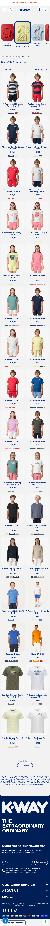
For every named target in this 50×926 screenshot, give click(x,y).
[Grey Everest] (31, 661)
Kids (7, 57)
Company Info (32, 905)
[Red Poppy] (6, 366)
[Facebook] (4, 910)
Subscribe (41, 862)
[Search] (10, 9)
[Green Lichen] (11, 704)
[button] (41, 69)
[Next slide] (47, 3)
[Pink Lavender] (41, 284)
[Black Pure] (41, 366)
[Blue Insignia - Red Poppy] (16, 113)
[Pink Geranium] (36, 284)
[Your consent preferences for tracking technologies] (45, 921)
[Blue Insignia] (36, 325)
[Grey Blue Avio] (40, 534)
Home (3, 57)
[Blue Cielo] (17, 534)
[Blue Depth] (31, 325)
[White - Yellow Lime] (11, 747)
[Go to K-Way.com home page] (25, 10)
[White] (16, 156)
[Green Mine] (31, 284)
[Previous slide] (3, 3)
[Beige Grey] (32, 534)
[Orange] (36, 661)
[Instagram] (10, 910)
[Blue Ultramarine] (11, 620)
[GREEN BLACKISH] (6, 325)
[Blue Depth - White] (11, 113)
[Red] (41, 661)
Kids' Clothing (15, 57)
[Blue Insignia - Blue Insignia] (11, 156)
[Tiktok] (16, 910)
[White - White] (12, 241)
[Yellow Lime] (40, 241)
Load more (24, 766)
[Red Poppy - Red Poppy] (11, 198)
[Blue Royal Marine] (41, 325)
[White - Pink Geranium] (16, 747)
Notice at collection (13, 922)
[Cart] (45, 9)
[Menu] (4, 9)
